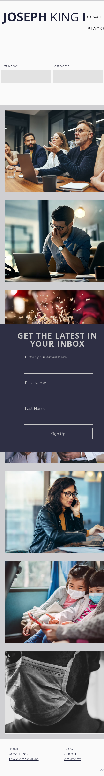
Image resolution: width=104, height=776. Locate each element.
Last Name (35, 409)
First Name (35, 383)
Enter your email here (46, 357)
